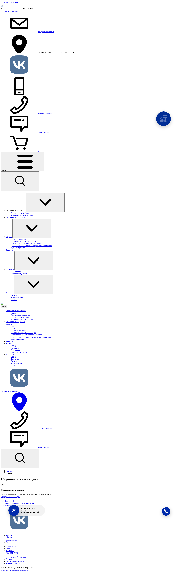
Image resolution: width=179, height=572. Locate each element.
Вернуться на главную (10, 497)
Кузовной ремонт (18, 339)
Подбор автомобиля (9, 11)
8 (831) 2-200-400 (8, 501)
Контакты (10, 344)
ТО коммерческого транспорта (23, 333)
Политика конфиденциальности (14, 570)
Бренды (9, 559)
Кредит (9, 536)
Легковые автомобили (20, 317)
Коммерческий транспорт (16, 557)
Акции (9, 548)
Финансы (10, 354)
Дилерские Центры (19, 352)
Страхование (16, 361)
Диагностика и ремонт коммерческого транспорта (31, 337)
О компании (16, 350)
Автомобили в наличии (16, 311)
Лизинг (14, 365)
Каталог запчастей (13, 564)
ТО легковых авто (18, 330)
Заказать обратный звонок (29, 503)
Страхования (11, 540)
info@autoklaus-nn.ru (46, 32)
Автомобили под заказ (15, 322)
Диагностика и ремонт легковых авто (26, 335)
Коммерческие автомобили (22, 319)
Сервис (9, 324)
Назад (13, 313)
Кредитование (17, 363)
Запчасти (9, 341)
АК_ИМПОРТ (12, 553)
